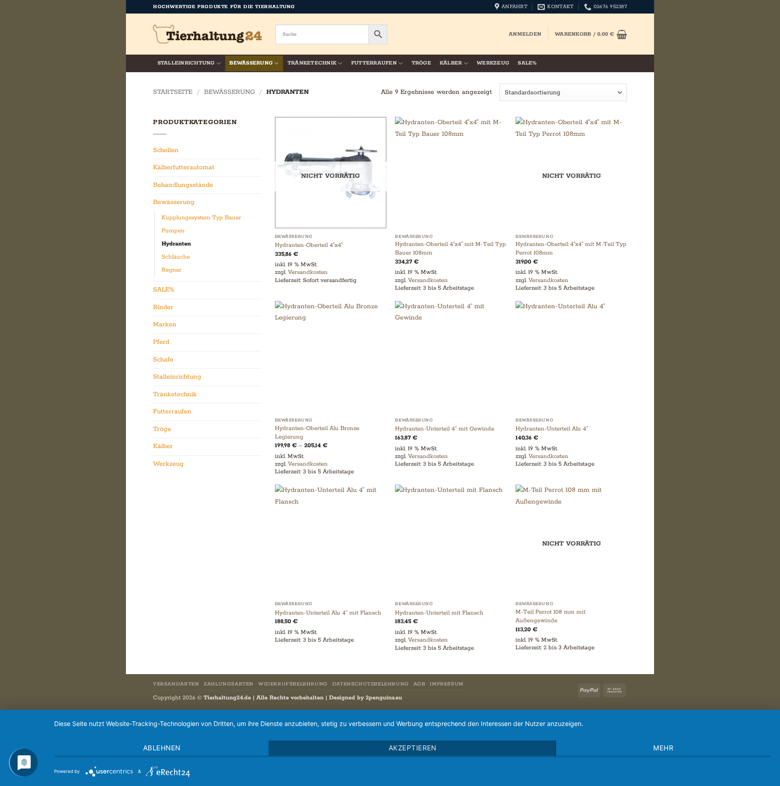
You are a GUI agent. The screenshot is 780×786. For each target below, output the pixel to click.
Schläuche (176, 257)
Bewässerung (251, 63)
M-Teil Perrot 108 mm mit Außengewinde (550, 616)
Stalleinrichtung (186, 63)
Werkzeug (493, 63)
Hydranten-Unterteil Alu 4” (551, 429)
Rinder (163, 307)
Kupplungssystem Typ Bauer (201, 218)
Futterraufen (374, 63)
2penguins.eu (384, 698)
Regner (171, 270)
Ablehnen (162, 748)
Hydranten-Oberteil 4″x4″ (309, 245)
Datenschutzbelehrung (370, 684)
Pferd (161, 342)
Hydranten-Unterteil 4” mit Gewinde (444, 429)
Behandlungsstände (183, 185)
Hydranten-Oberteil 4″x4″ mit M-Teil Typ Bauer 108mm (450, 248)
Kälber (451, 63)
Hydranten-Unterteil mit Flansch (439, 613)
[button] (525, 34)
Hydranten (176, 244)
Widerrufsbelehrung (293, 684)
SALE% (527, 63)
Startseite (172, 92)
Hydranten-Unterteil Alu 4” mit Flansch (328, 613)
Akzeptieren (412, 748)
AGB (419, 684)
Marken (164, 324)
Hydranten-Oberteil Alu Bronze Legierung (317, 433)
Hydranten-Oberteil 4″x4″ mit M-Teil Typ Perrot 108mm (571, 248)
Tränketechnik (312, 63)
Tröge (421, 63)
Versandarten (176, 684)
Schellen (166, 150)
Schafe (163, 360)
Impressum (447, 684)
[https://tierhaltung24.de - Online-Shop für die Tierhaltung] (207, 34)
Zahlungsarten (229, 684)
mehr (663, 748)
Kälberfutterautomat (183, 167)
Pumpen (173, 231)
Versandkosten (308, 272)
